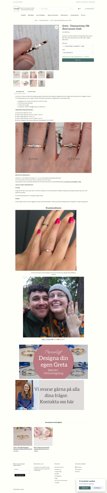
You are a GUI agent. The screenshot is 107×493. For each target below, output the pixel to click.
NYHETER (23, 15)
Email (16, 470)
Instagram (79, 470)
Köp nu (78, 60)
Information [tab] (20, 92)
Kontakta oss (58, 470)
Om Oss (83, 15)
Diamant (64, 44)
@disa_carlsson (46, 340)
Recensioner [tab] (32, 92)
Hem (36, 21)
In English (57, 483)
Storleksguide (58, 476)
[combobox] (78, 46)
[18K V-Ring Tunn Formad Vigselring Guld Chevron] (43, 437)
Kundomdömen (75, 15)
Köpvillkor (57, 474)
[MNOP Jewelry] (25, 9)
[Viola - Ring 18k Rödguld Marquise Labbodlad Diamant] (22, 437)
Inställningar (97, 487)
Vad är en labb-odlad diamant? (24, 185)
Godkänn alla (85, 487)
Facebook (79, 468)
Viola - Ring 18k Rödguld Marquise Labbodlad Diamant (22, 448)
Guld (63, 50)
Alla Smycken (64, 15)
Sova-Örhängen (40, 15)
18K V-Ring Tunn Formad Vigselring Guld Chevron (41, 448)
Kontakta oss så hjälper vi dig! (72, 182)
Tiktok (77, 472)
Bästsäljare (31, 15)
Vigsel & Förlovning (53, 15)
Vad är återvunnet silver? (61, 481)
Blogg (56, 479)
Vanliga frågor (58, 472)
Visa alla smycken (43, 21)
